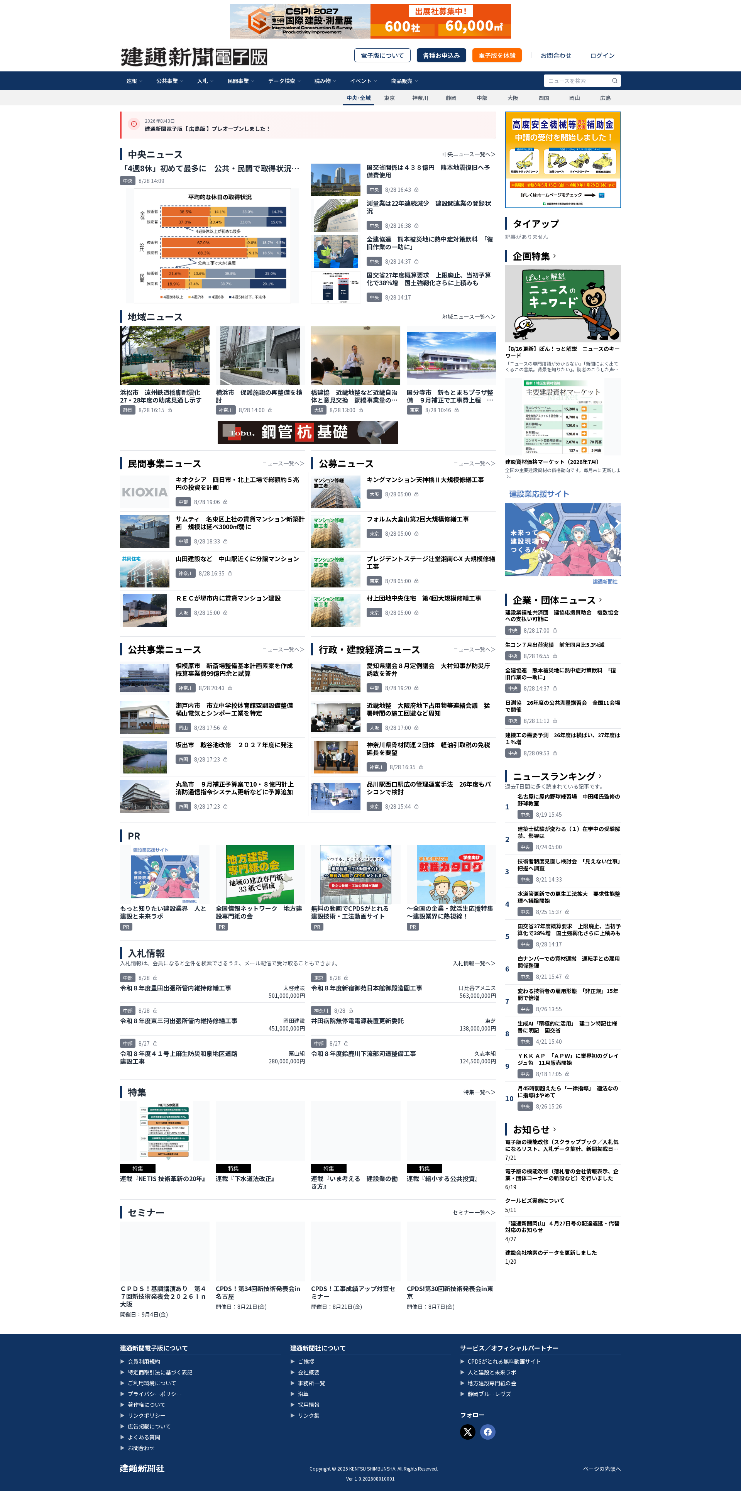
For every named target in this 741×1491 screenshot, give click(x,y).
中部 (482, 98)
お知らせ (531, 1129)
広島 (605, 98)
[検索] (615, 80)
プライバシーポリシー (151, 1394)
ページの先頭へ (602, 1468)
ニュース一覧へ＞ (283, 463)
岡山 (574, 98)
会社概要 (305, 1372)
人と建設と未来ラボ (488, 1372)
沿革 (299, 1394)
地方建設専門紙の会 (488, 1383)
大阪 (513, 98)
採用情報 (305, 1404)
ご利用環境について (148, 1383)
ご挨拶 (302, 1361)
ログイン (602, 55)
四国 (543, 98)
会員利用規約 (140, 1361)
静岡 (451, 98)
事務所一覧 (307, 1383)
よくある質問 (140, 1437)
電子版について (382, 55)
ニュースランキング (554, 776)
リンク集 (305, 1415)
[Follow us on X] (467, 1432)
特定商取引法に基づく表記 (156, 1372)
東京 (389, 98)
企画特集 (531, 256)
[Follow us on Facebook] (488, 1432)
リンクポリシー (143, 1415)
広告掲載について (145, 1426)
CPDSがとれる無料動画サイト (500, 1361)
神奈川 (420, 98)
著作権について (143, 1404)
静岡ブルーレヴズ (485, 1394)
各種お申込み (441, 55)
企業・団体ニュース (554, 600)
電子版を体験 (497, 55)
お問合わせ (556, 55)
